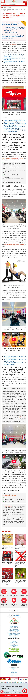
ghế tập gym (13, 44)
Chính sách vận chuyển (14, 630)
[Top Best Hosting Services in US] (14, 655)
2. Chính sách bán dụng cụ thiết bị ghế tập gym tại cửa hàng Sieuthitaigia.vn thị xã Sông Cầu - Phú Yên (13, 36)
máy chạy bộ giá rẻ (9, 244)
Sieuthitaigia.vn (8, 506)
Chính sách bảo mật (14, 631)
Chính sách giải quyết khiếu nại (14, 633)
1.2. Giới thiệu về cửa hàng (10, 32)
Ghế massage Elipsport (14, 635)
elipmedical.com (14, 673)
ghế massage (22, 417)
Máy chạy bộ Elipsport (14, 634)
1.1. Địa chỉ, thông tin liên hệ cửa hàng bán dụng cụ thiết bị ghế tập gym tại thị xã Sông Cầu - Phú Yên (15, 29)
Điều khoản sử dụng (14, 642)
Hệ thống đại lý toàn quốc (14, 644)
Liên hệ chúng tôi (14, 626)
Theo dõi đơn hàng (14, 645)
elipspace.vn (14, 672)
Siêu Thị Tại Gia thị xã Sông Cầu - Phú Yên (12, 158)
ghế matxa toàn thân (19, 244)
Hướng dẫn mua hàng (14, 629)
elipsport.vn (14, 668)
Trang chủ (4, 7)
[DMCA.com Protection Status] (14, 649)
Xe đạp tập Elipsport (14, 637)
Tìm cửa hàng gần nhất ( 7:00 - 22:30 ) (14, 695)
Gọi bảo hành (11, 617)
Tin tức (9, 7)
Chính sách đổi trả (14, 627)
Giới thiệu (14, 641)
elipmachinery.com (14, 675)
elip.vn (14, 669)
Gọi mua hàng (12, 614)
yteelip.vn (14, 671)
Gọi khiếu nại (11, 615)
